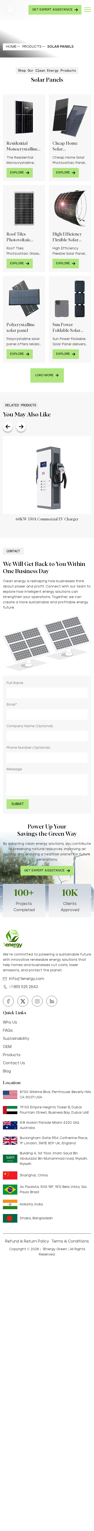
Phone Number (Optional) (28, 747)
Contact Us (14, 1063)
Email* (12, 704)
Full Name (15, 683)
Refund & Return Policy (27, 1241)
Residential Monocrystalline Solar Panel (22, 147)
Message (14, 769)
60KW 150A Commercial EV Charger (47, 519)
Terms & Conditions (70, 1241)
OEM (7, 1047)
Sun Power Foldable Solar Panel (67, 328)
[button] (8, 427)
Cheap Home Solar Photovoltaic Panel (65, 147)
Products (31, 46)
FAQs (8, 1030)
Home (11, 46)
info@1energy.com (26, 979)
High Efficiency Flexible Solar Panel (67, 237)
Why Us (10, 1022)
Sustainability (16, 1039)
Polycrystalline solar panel (21, 328)
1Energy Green (54, 1249)
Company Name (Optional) (30, 726)
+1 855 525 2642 (23, 987)
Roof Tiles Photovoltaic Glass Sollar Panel (24, 237)
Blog (7, 1071)
